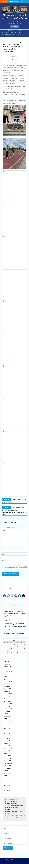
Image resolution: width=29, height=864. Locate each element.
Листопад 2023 (8, 731)
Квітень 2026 (7, 669)
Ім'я (3, 549)
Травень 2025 (7, 689)
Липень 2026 (7, 661)
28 (11, 652)
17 (21, 648)
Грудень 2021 (7, 785)
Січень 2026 (7, 676)
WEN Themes (19, 862)
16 (17, 648)
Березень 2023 (8, 748)
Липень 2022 (7, 768)
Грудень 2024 (7, 701)
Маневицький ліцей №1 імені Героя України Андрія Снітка (14, 18)
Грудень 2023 (7, 728)
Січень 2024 (7, 726)
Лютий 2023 (7, 750)
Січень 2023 (7, 753)
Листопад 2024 (8, 703)
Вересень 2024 (8, 708)
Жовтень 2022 (7, 760)
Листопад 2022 (8, 758)
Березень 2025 (8, 693)
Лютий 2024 (7, 723)
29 (14, 652)
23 (17, 650)
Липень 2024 (7, 711)
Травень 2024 (7, 716)
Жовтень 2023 (7, 733)
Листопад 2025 (8, 681)
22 (14, 650)
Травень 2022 (7, 773)
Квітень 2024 (7, 718)
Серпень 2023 (7, 738)
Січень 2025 (7, 698)
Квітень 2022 (7, 775)
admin (15, 59)
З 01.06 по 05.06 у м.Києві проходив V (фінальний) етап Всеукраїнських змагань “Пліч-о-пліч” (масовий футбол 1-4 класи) (15, 625)
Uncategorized (15, 63)
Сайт (3, 560)
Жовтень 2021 (7, 790)
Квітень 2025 (7, 691)
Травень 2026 (7, 666)
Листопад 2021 (8, 788)
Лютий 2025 (7, 696)
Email (3, 554)
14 (11, 648)
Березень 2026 (8, 671)
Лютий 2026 (7, 674)
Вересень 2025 (8, 686)
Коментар (4, 530)
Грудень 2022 (7, 755)
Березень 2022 (8, 778)
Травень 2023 (7, 743)
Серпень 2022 (7, 765)
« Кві (12, 656)
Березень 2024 (8, 721)
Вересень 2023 (8, 736)
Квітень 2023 (7, 745)
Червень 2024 (7, 713)
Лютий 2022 (7, 780)
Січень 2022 (7, 783)
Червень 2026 (7, 664)
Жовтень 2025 (7, 684)
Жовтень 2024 (7, 706)
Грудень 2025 (7, 679)
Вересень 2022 (8, 763)
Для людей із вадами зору (12, 588)
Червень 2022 (7, 770)
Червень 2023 (7, 741)
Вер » (16, 656)
